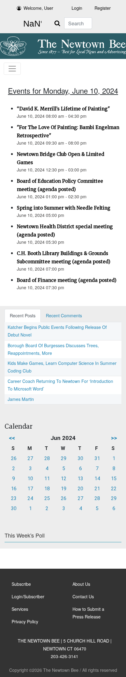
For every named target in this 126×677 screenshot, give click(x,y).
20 (80, 489)
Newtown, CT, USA (31, 23)
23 (14, 498)
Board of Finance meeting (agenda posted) (67, 280)
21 (97, 489)
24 (30, 498)
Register (102, 8)
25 (47, 498)
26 (14, 458)
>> (114, 437)
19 (63, 489)
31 (97, 458)
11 (47, 478)
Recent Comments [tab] (64, 315)
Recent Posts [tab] (22, 315)
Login (77, 8)
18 (47, 489)
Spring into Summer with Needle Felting (63, 208)
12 (63, 478)
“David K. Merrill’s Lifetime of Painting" (63, 109)
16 (14, 489)
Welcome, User (38, 8)
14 (97, 478)
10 (30, 478)
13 (80, 478)
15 (114, 478)
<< (12, 437)
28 (47, 458)
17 (30, 489)
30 (80, 458)
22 (114, 489)
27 (30, 458)
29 (63, 458)
